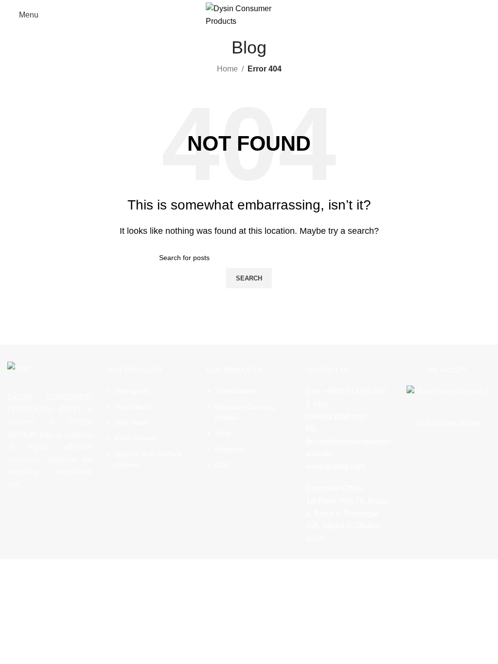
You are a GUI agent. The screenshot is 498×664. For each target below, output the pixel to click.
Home (227, 69)
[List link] (149, 415)
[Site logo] (249, 14)
